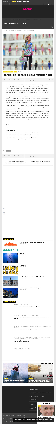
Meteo (19, 20)
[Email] (49, 4)
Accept (48, 419)
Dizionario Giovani (8, 71)
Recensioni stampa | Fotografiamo (21, 304)
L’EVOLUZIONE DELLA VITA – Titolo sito (22, 348)
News (15, 71)
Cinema (6, 378)
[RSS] (51, 4)
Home (4, 20)
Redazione (26, 20)
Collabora (12, 20)
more (50, 79)
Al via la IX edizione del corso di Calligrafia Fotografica (27, 306)
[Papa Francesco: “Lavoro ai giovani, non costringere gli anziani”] (46, 410)
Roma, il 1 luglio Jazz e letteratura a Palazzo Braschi (31, 276)
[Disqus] (28, 186)
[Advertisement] (28, 14)
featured (9, 150)
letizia (25, 71)
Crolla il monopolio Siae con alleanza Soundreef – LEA (31, 242)
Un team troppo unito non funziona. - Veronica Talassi (26, 315)
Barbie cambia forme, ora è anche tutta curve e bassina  (22, 133)
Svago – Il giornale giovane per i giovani (14, 23)
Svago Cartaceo (36, 20)
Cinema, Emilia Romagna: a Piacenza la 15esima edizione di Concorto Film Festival (39, 381)
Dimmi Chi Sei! (22, 265)
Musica (14, 1)
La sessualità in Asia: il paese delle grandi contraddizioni (27, 329)
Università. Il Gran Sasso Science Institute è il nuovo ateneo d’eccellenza (15, 162)
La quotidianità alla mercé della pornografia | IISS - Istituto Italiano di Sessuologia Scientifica (32, 327)
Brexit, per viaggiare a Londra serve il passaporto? (40, 162)
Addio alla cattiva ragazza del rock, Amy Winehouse (20, 139)
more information (40, 419)
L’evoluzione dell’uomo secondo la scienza (24, 350)
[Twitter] (46, 4)
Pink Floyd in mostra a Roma (23, 1)
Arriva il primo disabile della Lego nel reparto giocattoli (21, 137)
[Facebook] (43, 4)
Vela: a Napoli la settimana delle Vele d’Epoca (30, 288)
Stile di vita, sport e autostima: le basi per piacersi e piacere (23, 135)
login (6, 4)
